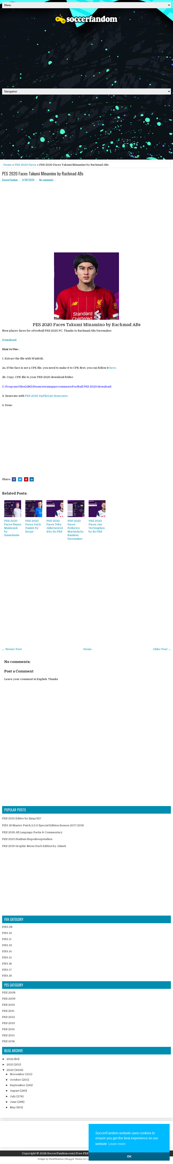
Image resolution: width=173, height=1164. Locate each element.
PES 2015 (8, 1035)
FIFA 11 (6, 939)
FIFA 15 (7, 957)
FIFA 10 (7, 933)
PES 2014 (8, 1029)
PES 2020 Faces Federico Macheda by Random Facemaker (76, 529)
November (17, 1074)
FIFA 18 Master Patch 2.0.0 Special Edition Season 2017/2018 (43, 825)
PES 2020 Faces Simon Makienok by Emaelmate (12, 528)
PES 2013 (8, 1023)
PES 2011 (8, 1010)
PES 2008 (8, 992)
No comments (46, 180)
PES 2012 (8, 1017)
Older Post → (162, 649)
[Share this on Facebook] (14, 479)
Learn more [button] (117, 1144)
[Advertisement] (86, 54)
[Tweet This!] (20, 479)
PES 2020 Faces (25, 164)
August (15, 1090)
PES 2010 (8, 1004)
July (13, 1096)
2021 (10, 1064)
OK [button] (129, 1156)
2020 (10, 1070)
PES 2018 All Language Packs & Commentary (32, 832)
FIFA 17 (7, 969)
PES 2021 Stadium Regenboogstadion (27, 839)
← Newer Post (12, 649)
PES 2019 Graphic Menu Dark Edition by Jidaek (34, 846)
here (112, 367)
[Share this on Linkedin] (32, 479)
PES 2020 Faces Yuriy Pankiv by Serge (33, 526)
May (13, 1107)
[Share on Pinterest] (26, 479)
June (13, 1101)
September (18, 1085)
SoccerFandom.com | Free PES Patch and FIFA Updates (84, 1153)
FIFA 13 (7, 945)
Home (7, 164)
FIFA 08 (7, 926)
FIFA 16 (7, 963)
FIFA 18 (7, 975)
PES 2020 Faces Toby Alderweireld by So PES (54, 526)
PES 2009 (8, 998)
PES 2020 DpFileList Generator (46, 395)
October (16, 1079)
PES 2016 (8, 1041)
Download (9, 339)
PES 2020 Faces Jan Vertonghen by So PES (97, 526)
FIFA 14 (7, 951)
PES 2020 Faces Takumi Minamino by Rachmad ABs (42, 173)
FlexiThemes (56, 1159)
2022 (10, 1059)
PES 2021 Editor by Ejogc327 (21, 818)
